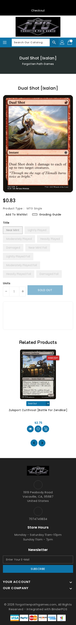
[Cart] (70, 42)
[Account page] (62, 42)
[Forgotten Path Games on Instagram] (34, 4)
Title (6, 223)
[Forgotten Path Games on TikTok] (56, 4)
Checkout (38, 10)
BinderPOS (59, 609)
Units (7, 283)
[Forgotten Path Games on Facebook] (19, 4)
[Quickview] (30, 428)
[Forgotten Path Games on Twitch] (49, 4)
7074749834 (38, 519)
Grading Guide (50, 214)
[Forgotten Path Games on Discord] (42, 4)
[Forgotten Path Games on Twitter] (27, 4)
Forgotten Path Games (38, 64)
